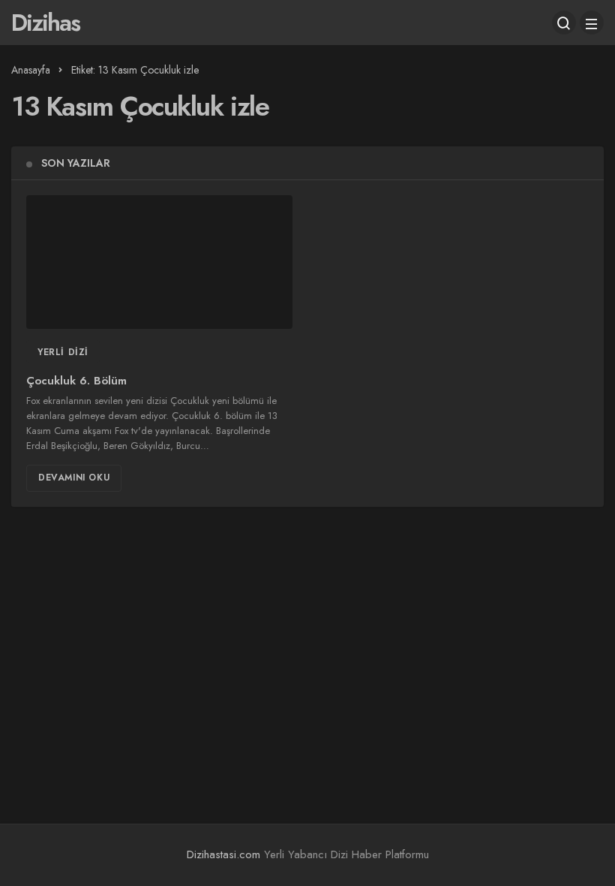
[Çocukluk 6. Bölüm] (159, 262)
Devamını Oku (74, 477)
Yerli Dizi (63, 352)
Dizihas (45, 22)
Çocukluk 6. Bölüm (76, 381)
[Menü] (592, 23)
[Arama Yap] (564, 23)
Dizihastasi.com (223, 854)
